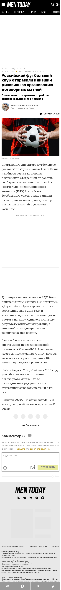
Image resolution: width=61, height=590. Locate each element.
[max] (42, 497)
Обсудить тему (51, 113)
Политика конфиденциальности (13, 546)
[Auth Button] (57, 4)
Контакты (55, 546)
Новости (20, 69)
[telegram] (30, 497)
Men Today (19, 4)
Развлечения (8, 69)
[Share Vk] (7, 586)
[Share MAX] (22, 586)
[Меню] (3, 4)
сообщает (14, 370)
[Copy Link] (53, 586)
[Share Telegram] (38, 586)
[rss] (18, 497)
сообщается (10, 182)
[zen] (36, 497)
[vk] (24, 497)
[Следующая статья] (30, 476)
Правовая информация (38, 546)
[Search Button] (52, 4)
